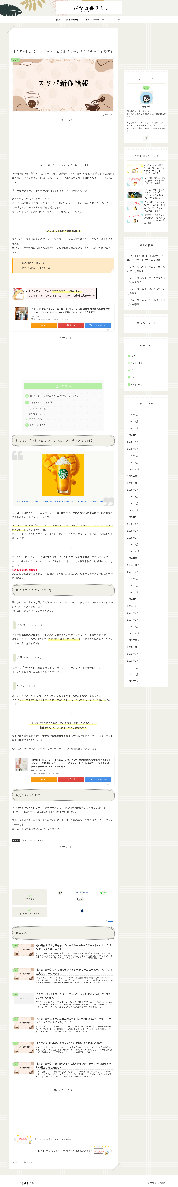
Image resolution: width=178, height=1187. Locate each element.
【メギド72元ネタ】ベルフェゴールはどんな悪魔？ (146, 269)
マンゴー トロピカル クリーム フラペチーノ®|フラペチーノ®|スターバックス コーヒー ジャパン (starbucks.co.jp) (59, 501)
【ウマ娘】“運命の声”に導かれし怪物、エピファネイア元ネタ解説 (145, 258)
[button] (81, 899)
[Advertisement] (63, 37)
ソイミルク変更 (35, 418)
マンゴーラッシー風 (37, 409)
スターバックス (29, 840)
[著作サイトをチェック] (82, 910)
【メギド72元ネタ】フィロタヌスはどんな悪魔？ (146, 280)
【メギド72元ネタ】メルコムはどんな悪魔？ (146, 291)
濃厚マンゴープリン (37, 414)
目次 (61, 386)
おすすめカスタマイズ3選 (41, 402)
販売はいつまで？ (37, 425)
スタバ (17, 840)
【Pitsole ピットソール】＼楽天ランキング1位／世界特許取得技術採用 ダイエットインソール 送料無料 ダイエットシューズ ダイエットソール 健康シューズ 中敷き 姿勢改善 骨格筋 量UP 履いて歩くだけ (71, 763)
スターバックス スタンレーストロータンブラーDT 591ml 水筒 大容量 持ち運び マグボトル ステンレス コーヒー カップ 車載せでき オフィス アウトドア (70, 310)
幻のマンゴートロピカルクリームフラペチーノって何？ (54, 396)
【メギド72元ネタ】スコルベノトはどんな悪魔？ (146, 302)
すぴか (146, 107)
